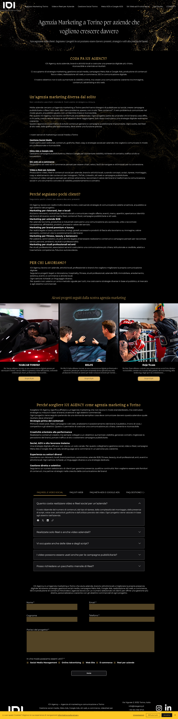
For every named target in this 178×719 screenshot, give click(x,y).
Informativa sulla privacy (68, 715)
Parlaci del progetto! (37, 630)
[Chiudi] (175, 715)
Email (92, 602)
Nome (30, 602)
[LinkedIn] (168, 708)
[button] (38, 520)
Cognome (32, 616)
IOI (9, 5)
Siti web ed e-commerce (42, 162)
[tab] (50, 492)
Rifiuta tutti (153, 715)
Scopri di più (29, 379)
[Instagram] (159, 708)
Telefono (93, 615)
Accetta (167, 715)
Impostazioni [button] (138, 715)
